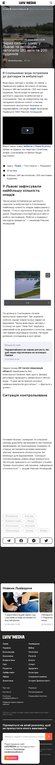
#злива (29, 530)
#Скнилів (30, 525)
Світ (5, 664)
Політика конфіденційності (10, 697)
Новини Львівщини (19, 9)
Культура (33, 672)
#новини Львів (13, 521)
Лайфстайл (8, 672)
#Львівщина (11, 516)
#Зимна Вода (12, 530)
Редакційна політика (38, 696)
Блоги (32, 660)
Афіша (6, 676)
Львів (18, 165)
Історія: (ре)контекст (39, 680)
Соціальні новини (38, 676)
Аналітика (8, 680)
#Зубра (43, 530)
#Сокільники (12, 525)
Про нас (6, 688)
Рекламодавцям (36, 692)
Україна (7, 647)
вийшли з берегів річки (37, 146)
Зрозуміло (11, 758)
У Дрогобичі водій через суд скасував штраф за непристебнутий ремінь (20, 617)
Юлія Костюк (15, 60)
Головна (6, 9)
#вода (30, 521)
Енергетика (9, 660)
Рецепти (7, 668)
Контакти (7, 692)
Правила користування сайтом (13, 703)
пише (33, 108)
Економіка (8, 656)
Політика (33, 652)
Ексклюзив (8, 652)
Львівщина (34, 643)
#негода (29, 516)
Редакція (33, 688)
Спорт (32, 664)
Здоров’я (33, 668)
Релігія (32, 656)
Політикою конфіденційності (14, 750)
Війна (31, 647)
